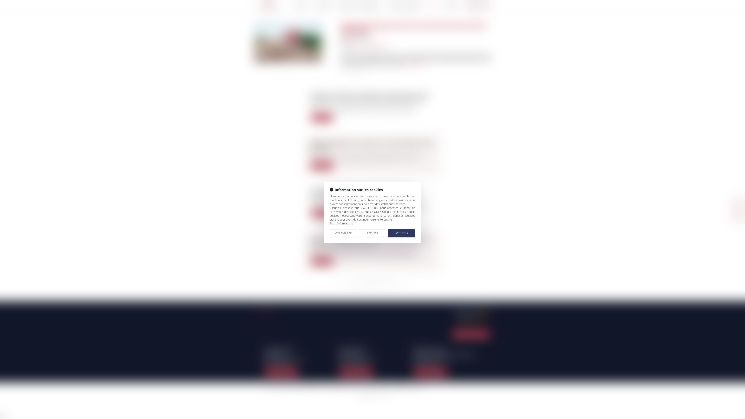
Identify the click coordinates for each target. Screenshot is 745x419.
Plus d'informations (341, 223)
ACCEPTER (401, 233)
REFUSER (372, 233)
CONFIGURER (343, 233)
